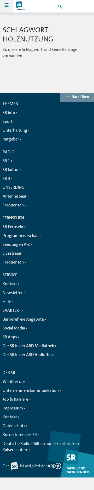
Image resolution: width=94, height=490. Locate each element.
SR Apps (10, 337)
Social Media (14, 328)
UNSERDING (14, 187)
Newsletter (13, 292)
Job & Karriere (15, 399)
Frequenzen (13, 205)
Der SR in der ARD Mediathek (28, 345)
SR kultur (11, 169)
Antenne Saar (15, 196)
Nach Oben (80, 96)
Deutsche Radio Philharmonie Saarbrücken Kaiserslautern (41, 446)
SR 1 (6, 160)
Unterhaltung (15, 130)
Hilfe (7, 301)
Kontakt (10, 283)
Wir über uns (14, 381)
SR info (9, 112)
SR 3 (6, 178)
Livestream (12, 253)
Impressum (13, 408)
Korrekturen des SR (20, 434)
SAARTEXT (12, 310)
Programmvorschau (21, 235)
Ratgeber (11, 139)
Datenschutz (14, 425)
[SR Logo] (21, 6)
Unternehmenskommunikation (31, 390)
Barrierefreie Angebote (23, 319)
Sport (8, 121)
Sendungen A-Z (16, 244)
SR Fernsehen (15, 226)
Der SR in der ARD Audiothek (28, 354)
